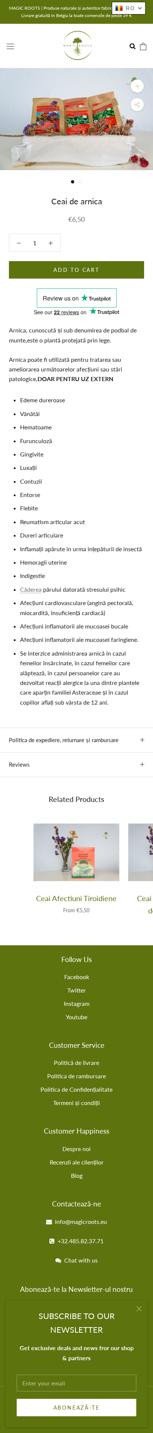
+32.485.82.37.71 (81, 1240)
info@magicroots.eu (81, 1221)
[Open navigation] (10, 46)
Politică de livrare (76, 1062)
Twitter (76, 990)
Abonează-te (76, 1407)
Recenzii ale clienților (77, 1162)
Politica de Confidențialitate (76, 1089)
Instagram (76, 1003)
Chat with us (81, 1260)
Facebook (76, 976)
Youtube (76, 1016)
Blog (76, 1175)
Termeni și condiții (76, 1102)
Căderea (31, 589)
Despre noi (76, 1148)
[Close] (139, 1309)
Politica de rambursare (76, 1075)
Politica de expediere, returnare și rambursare (63, 740)
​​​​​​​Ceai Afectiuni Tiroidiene (76, 898)
